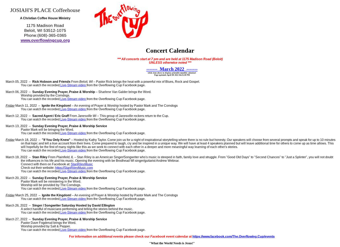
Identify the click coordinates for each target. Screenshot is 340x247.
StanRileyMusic (82, 164)
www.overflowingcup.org (45, 40)
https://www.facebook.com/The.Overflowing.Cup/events (233, 236)
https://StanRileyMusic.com (74, 167)
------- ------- (172, 69)
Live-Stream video (73, 85)
